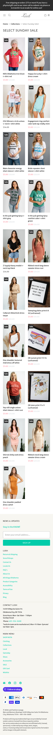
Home (5, 24)
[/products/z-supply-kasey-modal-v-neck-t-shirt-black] (14, 246)
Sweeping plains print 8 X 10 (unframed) (38, 312)
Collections (15, 24)
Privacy (5, 593)
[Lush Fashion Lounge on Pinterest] (22, 683)
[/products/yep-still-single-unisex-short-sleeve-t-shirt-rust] (14, 387)
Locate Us (6, 566)
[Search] (9, 15)
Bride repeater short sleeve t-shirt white (36, 169)
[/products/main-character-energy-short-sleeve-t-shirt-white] (14, 148)
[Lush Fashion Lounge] (26, 15)
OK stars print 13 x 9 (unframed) (36, 406)
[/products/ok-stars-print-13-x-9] (39, 386)
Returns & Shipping (10, 554)
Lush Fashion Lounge (16, 710)
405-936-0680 (15, 621)
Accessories (7, 661)
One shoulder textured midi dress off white (12, 361)
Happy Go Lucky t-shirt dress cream (37, 75)
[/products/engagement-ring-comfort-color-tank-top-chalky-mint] (39, 101)
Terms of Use (7, 589)
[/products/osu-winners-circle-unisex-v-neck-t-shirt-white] (14, 101)
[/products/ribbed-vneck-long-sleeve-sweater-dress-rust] (39, 246)
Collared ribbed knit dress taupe (13, 314)
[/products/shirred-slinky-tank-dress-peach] (14, 435)
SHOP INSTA (7, 637)
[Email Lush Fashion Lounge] (5, 683)
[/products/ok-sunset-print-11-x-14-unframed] (39, 339)
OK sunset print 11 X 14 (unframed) (37, 359)
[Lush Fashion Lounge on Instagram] (16, 683)
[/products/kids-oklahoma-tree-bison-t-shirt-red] (14, 54)
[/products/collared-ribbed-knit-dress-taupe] (14, 293)
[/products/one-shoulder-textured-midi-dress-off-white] (14, 340)
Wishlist (6, 672)
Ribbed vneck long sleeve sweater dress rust (38, 266)
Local (5, 649)
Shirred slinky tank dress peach (13, 456)
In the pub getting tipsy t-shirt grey (14, 217)
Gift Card (6, 668)
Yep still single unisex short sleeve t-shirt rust (13, 408)
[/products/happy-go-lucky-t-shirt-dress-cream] (39, 54)
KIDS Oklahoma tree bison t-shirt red (14, 75)
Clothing (6, 641)
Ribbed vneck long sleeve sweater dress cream (38, 456)
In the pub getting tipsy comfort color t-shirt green (37, 218)
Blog (5, 597)
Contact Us (7, 562)
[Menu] (4, 15)
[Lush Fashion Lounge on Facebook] (11, 683)
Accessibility (7, 586)
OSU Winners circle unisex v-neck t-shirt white (14, 122)
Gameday (6, 653)
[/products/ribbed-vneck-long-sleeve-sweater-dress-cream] (39, 435)
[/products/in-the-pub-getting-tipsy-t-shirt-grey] (14, 196)
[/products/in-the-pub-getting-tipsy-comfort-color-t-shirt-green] (39, 196)
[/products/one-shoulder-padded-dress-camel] (14, 482)
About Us (6, 574)
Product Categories (10, 582)
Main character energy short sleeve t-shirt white (13, 169)
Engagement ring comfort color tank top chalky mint (39, 122)
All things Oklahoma (10, 578)
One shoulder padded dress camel (12, 503)
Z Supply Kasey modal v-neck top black (13, 266)
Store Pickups (8, 558)
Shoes (5, 657)
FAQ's (5, 570)
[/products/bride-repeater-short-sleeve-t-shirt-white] (39, 148)
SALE (5, 665)
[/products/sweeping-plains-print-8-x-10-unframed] (39, 291)
